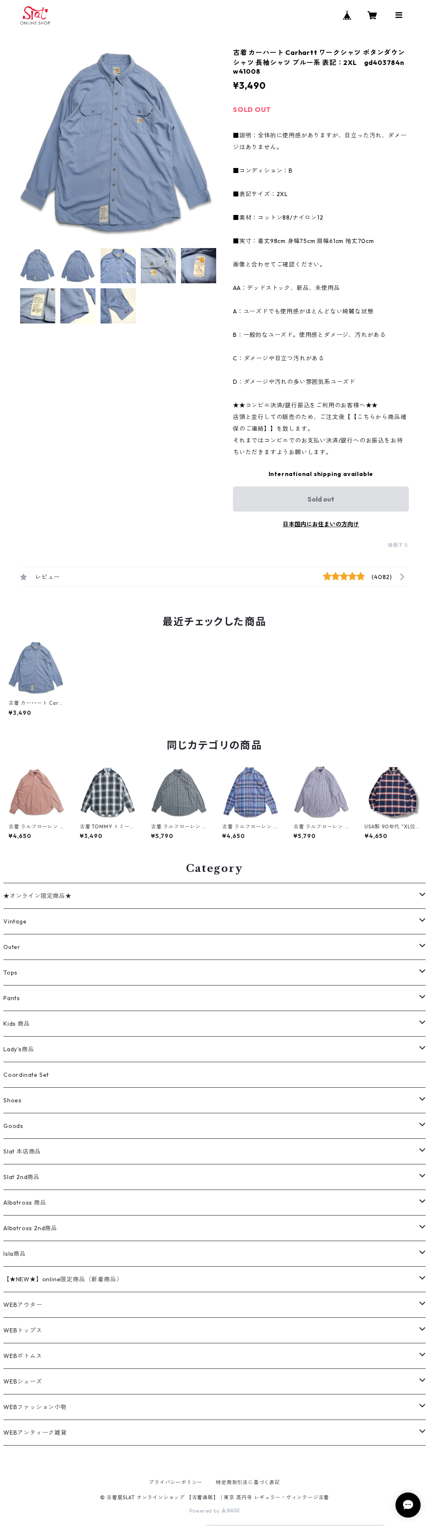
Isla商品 (14, 1253)
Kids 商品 (16, 1023)
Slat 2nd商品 (21, 1177)
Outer (12, 947)
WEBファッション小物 (35, 1407)
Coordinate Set (26, 1075)
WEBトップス (22, 1330)
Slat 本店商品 (22, 1151)
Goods (13, 1126)
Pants (11, 998)
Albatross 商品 (25, 1202)
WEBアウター (22, 1305)
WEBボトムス (22, 1356)
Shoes (12, 1100)
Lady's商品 (18, 1049)
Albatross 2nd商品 (30, 1228)
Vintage (15, 921)
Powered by (205, 1511)
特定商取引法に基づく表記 (248, 1482)
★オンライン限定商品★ (37, 896)
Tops (10, 972)
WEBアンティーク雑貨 (35, 1432)
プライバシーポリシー (175, 1482)
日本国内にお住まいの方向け (321, 524)
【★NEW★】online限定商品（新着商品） (62, 1279)
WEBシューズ (22, 1381)
